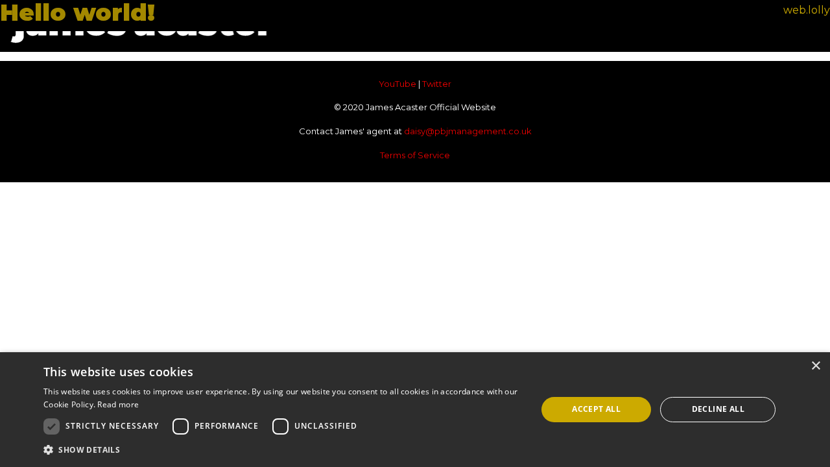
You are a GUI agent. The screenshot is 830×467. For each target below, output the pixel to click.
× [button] (815, 366)
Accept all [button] (596, 408)
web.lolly (806, 10)
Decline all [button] (718, 408)
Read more (118, 404)
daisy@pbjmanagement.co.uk (468, 131)
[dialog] (415, 409)
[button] (282, 449)
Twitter (436, 83)
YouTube (397, 83)
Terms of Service (415, 155)
